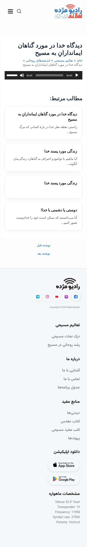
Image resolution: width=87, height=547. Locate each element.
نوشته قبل (43, 245)
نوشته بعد (43, 253)
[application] (43, 75)
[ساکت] (22, 75)
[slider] (13, 75)
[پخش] (77, 75)
